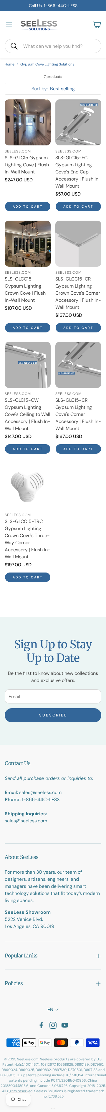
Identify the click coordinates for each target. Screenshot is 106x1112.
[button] (53, 46)
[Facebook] (41, 1025)
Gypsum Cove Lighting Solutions (47, 64)
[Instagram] (53, 1025)
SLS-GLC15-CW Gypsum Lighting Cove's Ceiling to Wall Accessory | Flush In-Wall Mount (27, 414)
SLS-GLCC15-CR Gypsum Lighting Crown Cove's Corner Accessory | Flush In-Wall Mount (78, 293)
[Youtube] (64, 1025)
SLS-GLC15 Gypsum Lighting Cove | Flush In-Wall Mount (27, 165)
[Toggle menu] (9, 24)
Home (9, 64)
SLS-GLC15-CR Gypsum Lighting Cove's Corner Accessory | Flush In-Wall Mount (78, 414)
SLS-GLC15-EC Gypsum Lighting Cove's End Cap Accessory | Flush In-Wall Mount (78, 172)
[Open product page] (28, 122)
